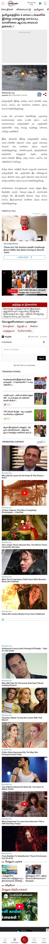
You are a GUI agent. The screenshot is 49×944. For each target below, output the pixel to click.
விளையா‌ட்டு (23, 9)
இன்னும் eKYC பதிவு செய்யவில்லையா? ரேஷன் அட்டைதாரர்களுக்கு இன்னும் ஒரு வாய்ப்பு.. (36, 878)
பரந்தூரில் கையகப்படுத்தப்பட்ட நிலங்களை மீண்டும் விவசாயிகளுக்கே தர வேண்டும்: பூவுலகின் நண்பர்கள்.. (13, 878)
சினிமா (34, 326)
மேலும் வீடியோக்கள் (14, 889)
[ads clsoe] (47, 930)
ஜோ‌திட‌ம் (22, 326)
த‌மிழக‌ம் (39, 9)
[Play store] (40, 3)
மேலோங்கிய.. (25, 331)
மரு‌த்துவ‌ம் (9, 331)
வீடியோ (10, 885)
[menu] (3, 3)
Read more (12, 291)
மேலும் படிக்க (13, 861)
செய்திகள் (7, 9)
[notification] (45, 3)
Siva (13, 93)
